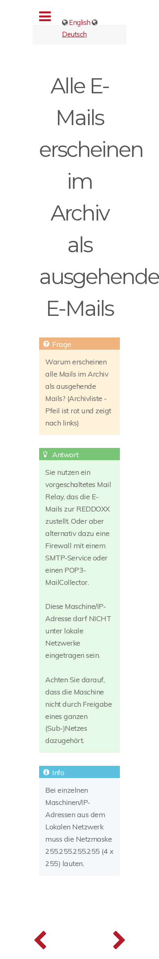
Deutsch (74, 33)
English (80, 22)
